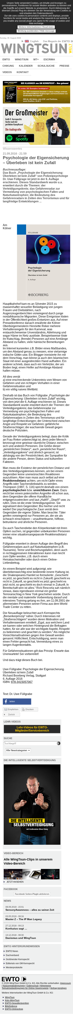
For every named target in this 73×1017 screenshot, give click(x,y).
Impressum (65, 983)
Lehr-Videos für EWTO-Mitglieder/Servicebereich (32, 729)
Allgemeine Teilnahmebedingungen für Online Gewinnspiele (26, 986)
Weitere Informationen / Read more (36, 27)
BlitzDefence (11, 1006)
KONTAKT (23, 72)
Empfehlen (13, 709)
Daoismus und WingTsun (20, 938)
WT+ (36, 59)
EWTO (6, 59)
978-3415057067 (22, 681)
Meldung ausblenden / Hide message (36, 31)
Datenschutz (33, 985)
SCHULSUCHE (46, 65)
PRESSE (64, 65)
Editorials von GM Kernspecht (20, 963)
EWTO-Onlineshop (14, 1009)
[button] (17, 701)
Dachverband (12, 955)
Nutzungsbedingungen (14, 985)
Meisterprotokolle (14, 967)
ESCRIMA (49, 59)
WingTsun (10, 997)
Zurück (11, 714)
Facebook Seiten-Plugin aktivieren (32, 894)
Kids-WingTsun (12, 1000)
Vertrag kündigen (58, 988)
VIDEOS (7, 72)
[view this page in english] (32, 41)
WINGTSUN (21, 59)
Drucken (30, 709)
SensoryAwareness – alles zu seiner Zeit (29, 909)
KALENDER (26, 65)
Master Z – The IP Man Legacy (23, 919)
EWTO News (12, 951)
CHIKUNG (8, 65)
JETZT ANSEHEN (15, 882)
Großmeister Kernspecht (17, 959)
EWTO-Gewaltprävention (17, 1003)
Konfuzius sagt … (16, 928)
